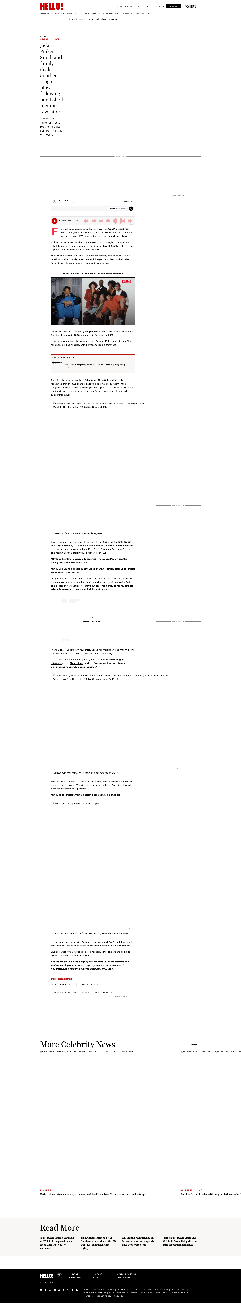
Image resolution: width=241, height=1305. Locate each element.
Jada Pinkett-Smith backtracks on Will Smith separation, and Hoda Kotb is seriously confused (57, 1243)
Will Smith (105, 232)
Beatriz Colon (64, 201)
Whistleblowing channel (155, 1290)
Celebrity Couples (63, 985)
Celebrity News (49, 39)
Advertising (75, 1277)
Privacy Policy (178, 1290)
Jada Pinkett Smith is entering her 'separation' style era (89, 795)
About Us (73, 1274)
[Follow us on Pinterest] (68, 1290)
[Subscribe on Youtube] (59, 1290)
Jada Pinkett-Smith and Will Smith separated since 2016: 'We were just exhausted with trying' (98, 1243)
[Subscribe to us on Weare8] (73, 1290)
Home (43, 37)
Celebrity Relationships (97, 992)
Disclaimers (90, 1290)
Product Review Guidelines (109, 1296)
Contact (97, 1274)
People (89, 331)
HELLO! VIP (146, 13)
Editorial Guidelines (141, 1293)
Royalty (58, 13)
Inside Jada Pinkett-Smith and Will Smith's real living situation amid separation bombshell (180, 1241)
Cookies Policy (106, 1290)
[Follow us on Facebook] (46, 1290)
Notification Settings (95, 1293)
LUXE (137, 13)
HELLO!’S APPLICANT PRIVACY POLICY (172, 1293)
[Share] (131, 209)
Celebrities (45, 13)
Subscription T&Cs (125, 1274)
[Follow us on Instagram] (41, 1290)
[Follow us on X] (50, 1290)
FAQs (95, 1277)
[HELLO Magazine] (51, 6)
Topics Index (123, 1277)
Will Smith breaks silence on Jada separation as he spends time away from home (138, 1241)
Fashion (70, 13)
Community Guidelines (128, 1290)
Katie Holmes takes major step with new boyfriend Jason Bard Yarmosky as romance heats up (92, 1194)
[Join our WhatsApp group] (77, 1290)
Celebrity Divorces (64, 992)
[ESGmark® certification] (58, 1276)
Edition (143, 6)
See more (194, 1045)
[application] (93, 301)
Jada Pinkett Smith (92, 985)
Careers (88, 1296)
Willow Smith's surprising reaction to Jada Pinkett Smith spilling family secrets (94, 365)
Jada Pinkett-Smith (118, 229)
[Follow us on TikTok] (55, 1290)
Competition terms (118, 1293)
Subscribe (173, 6)
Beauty (95, 13)
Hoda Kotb (107, 659)
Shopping (125, 13)
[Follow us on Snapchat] (64, 1290)
